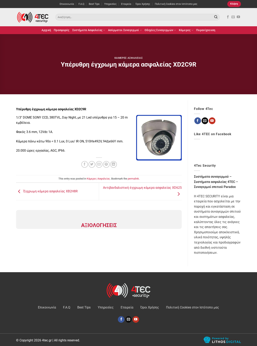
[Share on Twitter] (92, 164)
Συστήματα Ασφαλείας (87, 30)
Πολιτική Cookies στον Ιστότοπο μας (176, 3)
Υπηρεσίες (110, 3)
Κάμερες (185, 30)
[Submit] (215, 17)
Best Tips (94, 3)
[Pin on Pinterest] (106, 164)
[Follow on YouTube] (238, 17)
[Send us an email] (233, 17)
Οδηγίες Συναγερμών (159, 30)
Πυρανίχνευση (205, 30)
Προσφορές (61, 30)
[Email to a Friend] (99, 164)
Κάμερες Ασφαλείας (128, 57)
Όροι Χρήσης (143, 3)
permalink (133, 178)
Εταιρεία (126, 3)
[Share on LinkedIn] (113, 164)
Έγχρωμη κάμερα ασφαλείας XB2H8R (50, 191)
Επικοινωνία (67, 3)
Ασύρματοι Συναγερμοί (123, 30)
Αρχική (46, 30)
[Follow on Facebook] (227, 17)
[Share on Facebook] (84, 164)
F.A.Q (81, 3)
